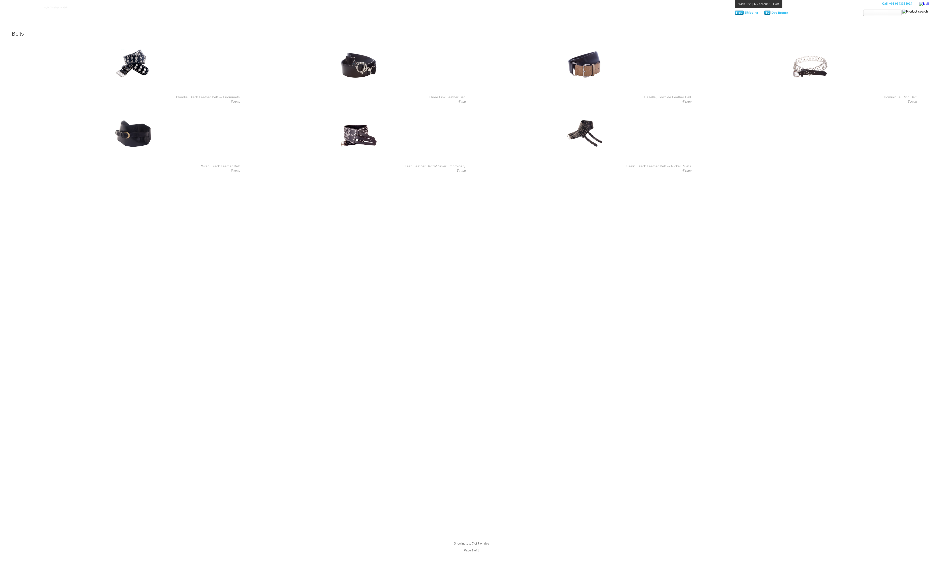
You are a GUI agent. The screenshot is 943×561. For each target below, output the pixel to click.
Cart (776, 4)
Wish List (744, 4)
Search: (856, 12)
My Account (761, 4)
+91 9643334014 (900, 3)
